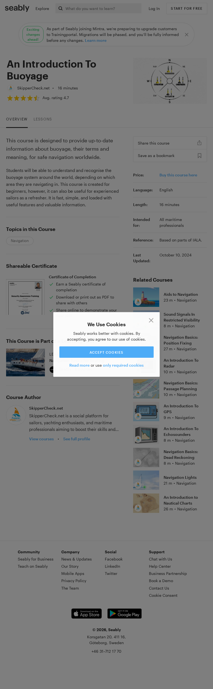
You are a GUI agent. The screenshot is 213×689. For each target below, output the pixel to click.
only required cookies (123, 365)
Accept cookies (107, 352)
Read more (79, 365)
